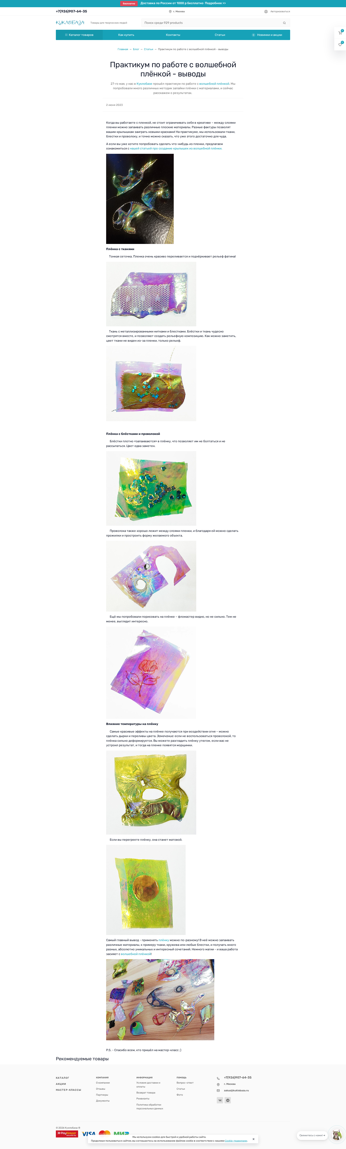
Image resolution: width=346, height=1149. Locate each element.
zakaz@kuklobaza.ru (236, 1090)
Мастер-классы (68, 1089)
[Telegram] (228, 1100)
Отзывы (100, 1088)
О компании (103, 1082)
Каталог (62, 1077)
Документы (103, 1100)
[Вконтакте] (220, 1100)
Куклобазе (144, 83)
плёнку (164, 940)
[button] (340, 33)
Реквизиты (142, 1098)
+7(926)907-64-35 (71, 11)
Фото (180, 1094)
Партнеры (102, 1094)
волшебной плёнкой (214, 83)
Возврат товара (145, 1092)
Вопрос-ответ (185, 1082)
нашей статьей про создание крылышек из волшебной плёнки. (176, 148)
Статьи (181, 1088)
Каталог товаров (81, 35)
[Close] (253, 1139)
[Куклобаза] (70, 22)
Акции (61, 1083)
